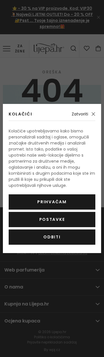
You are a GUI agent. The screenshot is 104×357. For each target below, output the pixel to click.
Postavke (52, 219)
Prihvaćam (51, 202)
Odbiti (51, 237)
